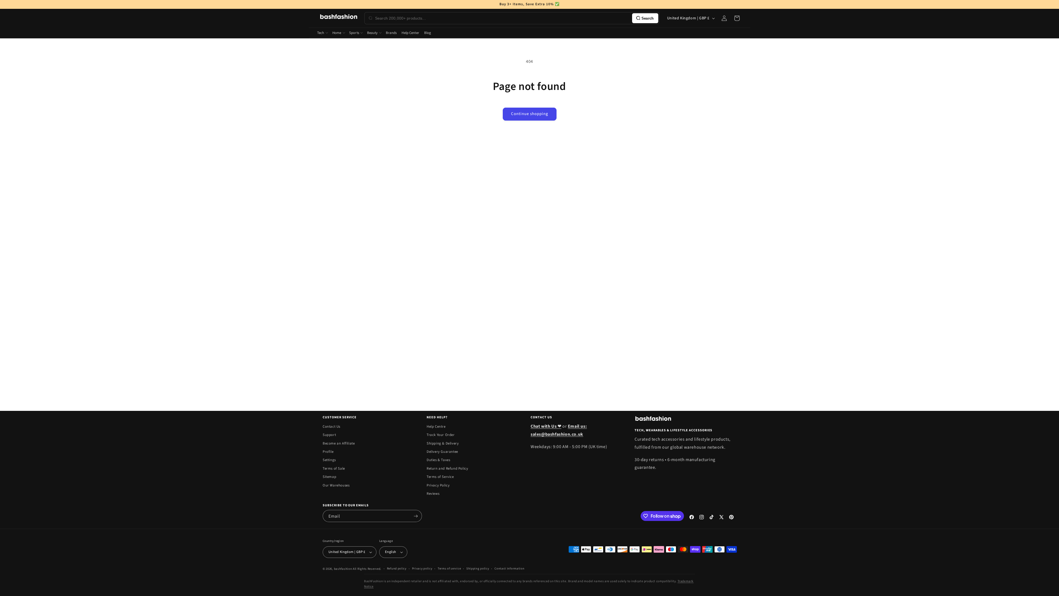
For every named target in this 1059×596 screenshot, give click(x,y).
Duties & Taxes (438, 459)
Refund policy (397, 568)
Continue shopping (529, 114)
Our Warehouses (336, 485)
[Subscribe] (416, 516)
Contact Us (331, 426)
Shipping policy (477, 568)
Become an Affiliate (339, 443)
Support (329, 434)
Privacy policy (422, 568)
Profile (328, 451)
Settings (329, 459)
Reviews (433, 493)
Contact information (509, 568)
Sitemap (329, 476)
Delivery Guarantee (442, 451)
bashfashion (343, 569)
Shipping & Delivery (443, 443)
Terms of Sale (334, 468)
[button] (737, 18)
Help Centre (436, 426)
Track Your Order (441, 434)
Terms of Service (440, 476)
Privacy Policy (438, 485)
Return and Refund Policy (447, 468)
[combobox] (502, 18)
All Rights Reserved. (367, 569)
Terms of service (449, 568)
